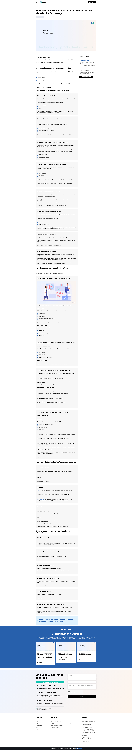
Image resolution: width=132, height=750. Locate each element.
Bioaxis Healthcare (40, 480)
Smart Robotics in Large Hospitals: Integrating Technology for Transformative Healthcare (88, 734)
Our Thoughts (38, 721)
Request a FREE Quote (86, 76)
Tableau (38, 490)
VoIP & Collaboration (55, 723)
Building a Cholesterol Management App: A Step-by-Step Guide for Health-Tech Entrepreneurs (65, 655)
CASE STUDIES (77, 2)
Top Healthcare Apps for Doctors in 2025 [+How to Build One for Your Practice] (89, 721)
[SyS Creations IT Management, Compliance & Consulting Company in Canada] (41, 2)
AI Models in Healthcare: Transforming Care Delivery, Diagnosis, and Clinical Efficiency (88, 726)
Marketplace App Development (57, 725)
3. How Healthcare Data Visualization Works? (87, 66)
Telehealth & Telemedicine (72, 719)
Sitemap (74, 748)
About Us (37, 719)
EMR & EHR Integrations (71, 723)
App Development (40, 16)
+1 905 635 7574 (49, 708)
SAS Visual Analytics (41, 470)
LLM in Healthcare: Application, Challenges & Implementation (85, 654)
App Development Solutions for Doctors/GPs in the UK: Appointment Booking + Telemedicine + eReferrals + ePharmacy (44, 656)
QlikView (39, 509)
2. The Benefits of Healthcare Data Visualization (87, 63)
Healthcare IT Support (55, 719)
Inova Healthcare (40, 499)
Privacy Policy (70, 748)
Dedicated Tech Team (55, 727)
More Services (54, 729)
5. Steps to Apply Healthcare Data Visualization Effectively (87, 73)
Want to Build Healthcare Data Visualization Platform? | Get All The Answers (56, 620)
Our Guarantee (39, 725)
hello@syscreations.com (42, 709)
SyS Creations (39, 7)
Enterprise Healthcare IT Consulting (58, 721)
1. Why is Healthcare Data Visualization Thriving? (85, 59)
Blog (44, 7)
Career (37, 727)
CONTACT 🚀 (92, 2)
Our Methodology (39, 723)
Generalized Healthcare (71, 721)
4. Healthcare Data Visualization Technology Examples (86, 69)
